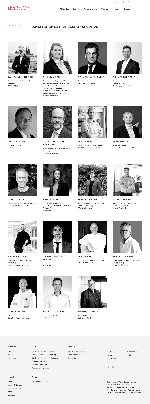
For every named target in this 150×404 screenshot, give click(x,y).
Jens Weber (85, 141)
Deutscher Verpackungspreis (43, 351)
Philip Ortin (16, 199)
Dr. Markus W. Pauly (91, 77)
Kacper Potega (18, 256)
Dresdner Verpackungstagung (44, 355)
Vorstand (11, 395)
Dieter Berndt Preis (39, 365)
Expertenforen (74, 355)
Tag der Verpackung (40, 361)
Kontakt (110, 355)
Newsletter (12, 358)
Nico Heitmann (123, 199)
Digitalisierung (73, 358)
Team (10, 392)
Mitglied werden (14, 388)
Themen (105, 9)
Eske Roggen (51, 77)
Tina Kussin (50, 199)
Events (76, 9)
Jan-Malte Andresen (22, 77)
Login (117, 2)
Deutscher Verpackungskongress (45, 358)
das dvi (116, 9)
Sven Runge (120, 141)
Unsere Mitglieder (15, 385)
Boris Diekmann (123, 256)
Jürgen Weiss (17, 141)
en (129, 2)
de (124, 2)
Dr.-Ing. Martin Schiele (53, 258)
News (10, 351)
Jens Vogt (84, 256)
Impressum (111, 358)
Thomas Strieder (89, 312)
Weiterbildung (90, 9)
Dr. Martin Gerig (124, 77)
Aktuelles (64, 9)
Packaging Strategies (40, 368)
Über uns (11, 382)
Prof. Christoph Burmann (54, 143)
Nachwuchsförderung (77, 351)
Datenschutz (132, 352)
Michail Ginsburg (55, 311)
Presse (127, 9)
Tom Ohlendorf (88, 199)
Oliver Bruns (17, 312)
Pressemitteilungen (40, 382)
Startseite (111, 352)
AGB (129, 355)
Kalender (11, 355)
